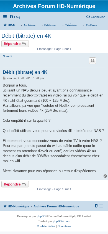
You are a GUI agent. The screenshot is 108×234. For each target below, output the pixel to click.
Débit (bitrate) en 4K (26, 36)
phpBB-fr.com (61, 221)
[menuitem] (14, 17)
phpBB (41, 216)
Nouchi (7, 56)
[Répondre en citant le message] (92, 60)
